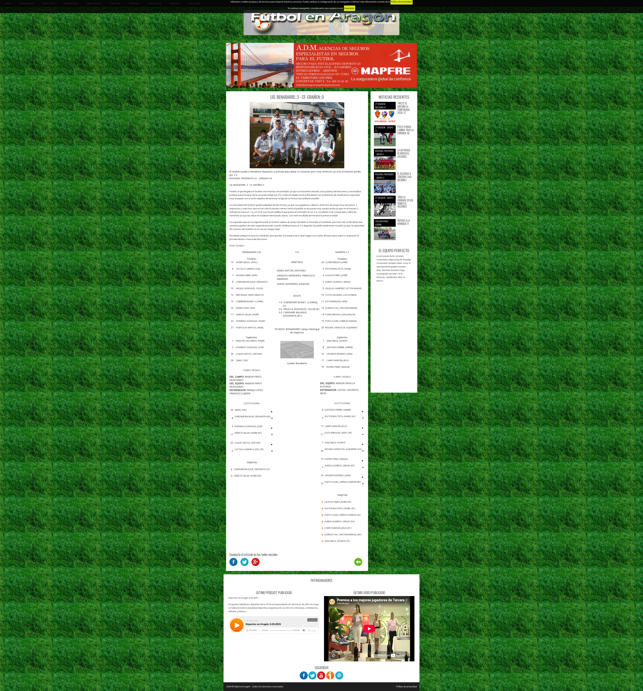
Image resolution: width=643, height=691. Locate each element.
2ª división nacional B (380, 105)
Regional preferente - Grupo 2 (384, 175)
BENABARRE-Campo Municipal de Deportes (302, 331)
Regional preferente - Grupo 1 (384, 152)
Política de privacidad (406, 686)
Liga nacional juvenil (381, 222)
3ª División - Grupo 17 (384, 129)
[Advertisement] (393, 339)
